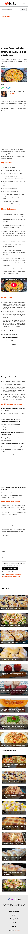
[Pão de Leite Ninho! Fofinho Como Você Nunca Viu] (14, 869)
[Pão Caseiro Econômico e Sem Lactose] (14, 854)
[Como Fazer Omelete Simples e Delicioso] (14, 739)
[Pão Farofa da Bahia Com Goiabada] (14, 838)
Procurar (23, 9)
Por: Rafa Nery (11, 93)
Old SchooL (17, 930)
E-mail (4, 557)
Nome (4, 551)
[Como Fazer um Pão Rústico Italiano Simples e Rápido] (14, 792)
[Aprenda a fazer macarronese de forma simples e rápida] (14, 722)
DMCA (14, 915)
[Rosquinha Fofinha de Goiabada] (14, 602)
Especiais (7, 16)
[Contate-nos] (19, 899)
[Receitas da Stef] (10, 3)
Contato (14, 922)
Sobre (14, 926)
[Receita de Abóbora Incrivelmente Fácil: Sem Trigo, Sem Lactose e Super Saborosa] (14, 705)
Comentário (5, 535)
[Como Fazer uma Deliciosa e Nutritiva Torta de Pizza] (14, 761)
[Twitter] (9, 87)
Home (2, 16)
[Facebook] (6, 87)
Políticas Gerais (14, 911)
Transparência (14, 919)
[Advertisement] (14, 32)
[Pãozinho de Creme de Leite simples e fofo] (14, 823)
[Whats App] (2, 87)
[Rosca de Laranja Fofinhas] (14, 654)
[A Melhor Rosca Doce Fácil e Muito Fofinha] (14, 637)
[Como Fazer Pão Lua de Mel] (14, 808)
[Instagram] (12, 899)
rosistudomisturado (9, 66)
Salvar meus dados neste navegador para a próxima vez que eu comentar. (14, 564)
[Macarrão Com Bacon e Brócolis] (14, 620)
